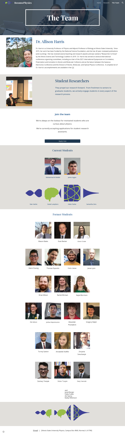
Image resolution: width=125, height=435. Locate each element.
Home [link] (99, 3)
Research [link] (106, 3)
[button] (122, 2)
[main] (62, 17)
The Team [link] (115, 3)
